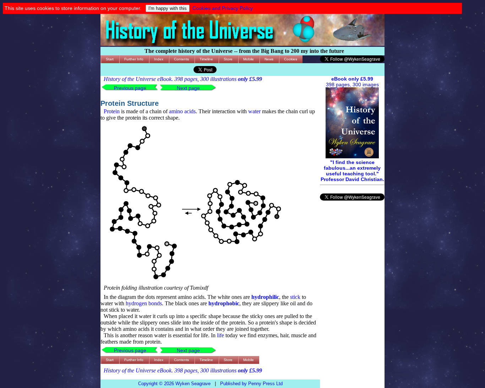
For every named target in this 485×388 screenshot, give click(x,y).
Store (228, 59)
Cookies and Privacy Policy (222, 8)
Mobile (248, 59)
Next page (188, 88)
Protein (112, 111)
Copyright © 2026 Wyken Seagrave (174, 383)
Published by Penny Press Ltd (251, 383)
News (269, 59)
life (220, 335)
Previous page (130, 88)
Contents (181, 59)
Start (110, 59)
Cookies (290, 59)
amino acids (182, 111)
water (254, 111)
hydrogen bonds (144, 303)
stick (295, 297)
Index (158, 59)
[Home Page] (242, 44)
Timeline (206, 59)
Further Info (133, 59)
